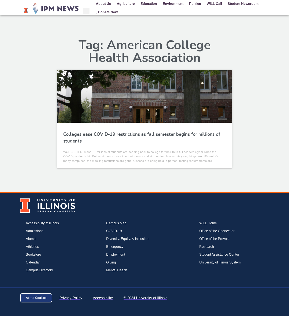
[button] (86, 11)
